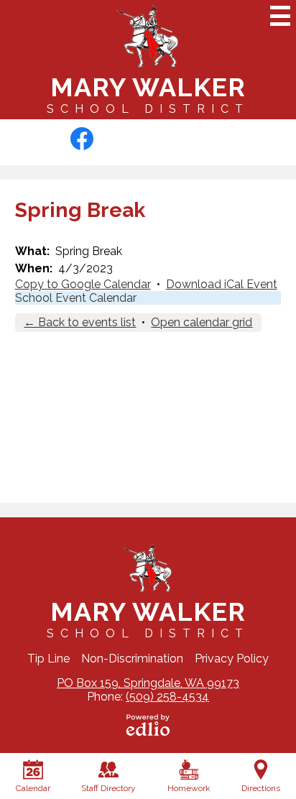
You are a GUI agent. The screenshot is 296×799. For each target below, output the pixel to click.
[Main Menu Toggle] (280, 16)
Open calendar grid (201, 322)
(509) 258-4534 (167, 696)
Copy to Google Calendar (83, 284)
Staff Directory (108, 788)
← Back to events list (80, 322)
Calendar (33, 788)
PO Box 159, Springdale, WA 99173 (148, 683)
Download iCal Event (221, 284)
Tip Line (48, 658)
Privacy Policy (232, 658)
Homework (189, 788)
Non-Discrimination (132, 658)
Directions (260, 788)
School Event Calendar (76, 298)
